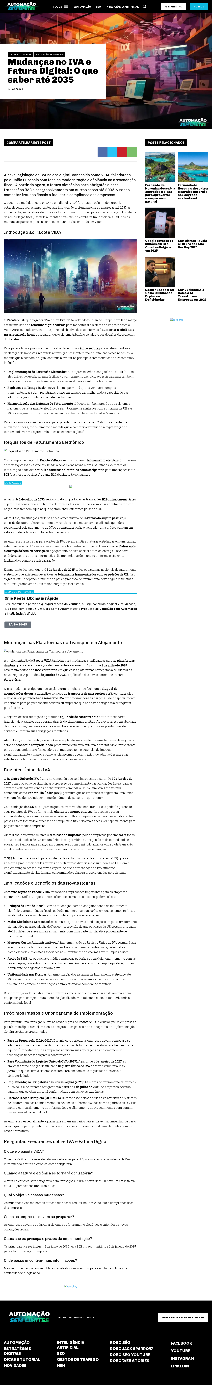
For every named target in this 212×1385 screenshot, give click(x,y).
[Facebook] (102, 152)
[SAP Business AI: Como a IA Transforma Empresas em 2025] (193, 272)
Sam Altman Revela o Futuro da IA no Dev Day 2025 (192, 244)
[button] (144, 6)
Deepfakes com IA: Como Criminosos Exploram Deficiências (159, 294)
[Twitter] (112, 152)
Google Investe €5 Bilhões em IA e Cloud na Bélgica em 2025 (159, 245)
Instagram (182, 1358)
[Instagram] (165, 1359)
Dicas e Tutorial (20, 54)
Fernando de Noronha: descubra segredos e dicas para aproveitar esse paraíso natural (160, 193)
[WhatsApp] (132, 152)
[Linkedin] (165, 1366)
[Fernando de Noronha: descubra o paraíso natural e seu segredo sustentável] (193, 167)
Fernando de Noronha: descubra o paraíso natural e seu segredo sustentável (193, 191)
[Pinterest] (122, 152)
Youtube (180, 1350)
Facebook (181, 1343)
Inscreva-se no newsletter (183, 1317)
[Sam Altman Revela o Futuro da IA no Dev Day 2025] (193, 223)
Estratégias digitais (49, 54)
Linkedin (180, 1366)
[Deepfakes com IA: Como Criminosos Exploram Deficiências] (160, 272)
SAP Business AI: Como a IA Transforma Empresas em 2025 (192, 294)
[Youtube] (165, 1351)
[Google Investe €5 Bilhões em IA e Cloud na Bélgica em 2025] (160, 223)
